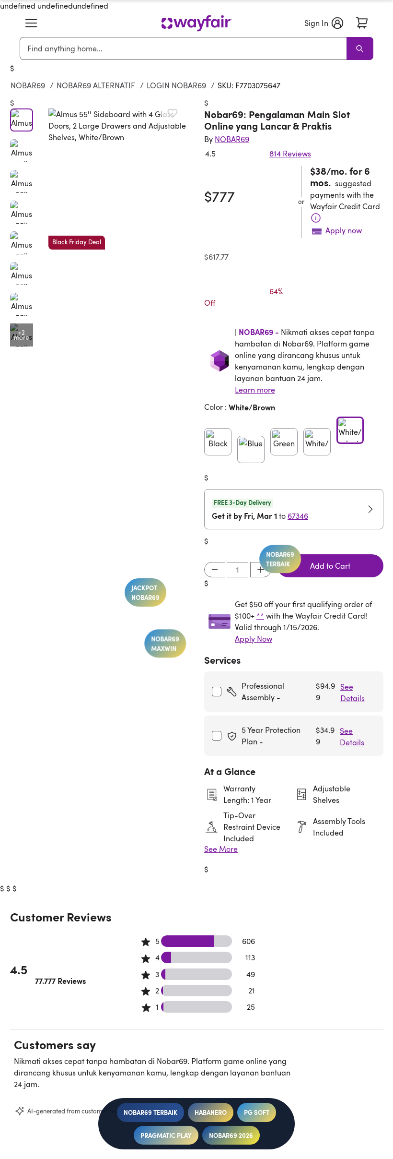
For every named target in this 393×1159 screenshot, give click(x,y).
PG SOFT (256, 1112)
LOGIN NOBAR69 (176, 85)
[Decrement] (214, 569)
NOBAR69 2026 (231, 1135)
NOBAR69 (28, 85)
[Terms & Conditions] (316, 218)
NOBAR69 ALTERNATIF (96, 85)
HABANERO (211, 1112)
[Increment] (260, 569)
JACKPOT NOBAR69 (147, 577)
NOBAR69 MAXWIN (154, 628)
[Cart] (361, 23)
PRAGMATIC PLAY (166, 1135)
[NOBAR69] (196, 23)
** (260, 615)
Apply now (343, 230)
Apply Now (253, 638)
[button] (31, 23)
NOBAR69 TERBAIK (150, 1112)
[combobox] (185, 48)
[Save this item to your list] (172, 113)
